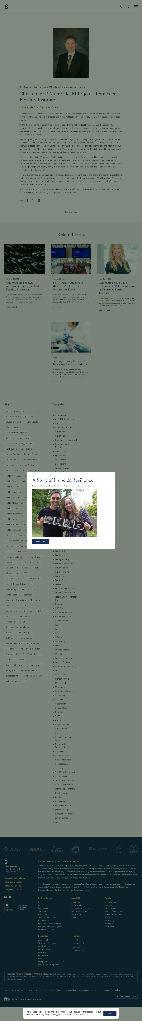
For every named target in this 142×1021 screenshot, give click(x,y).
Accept (109, 1013)
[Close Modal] (114, 470)
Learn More (40, 542)
